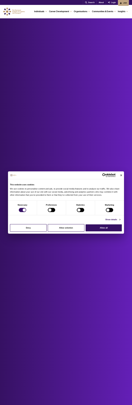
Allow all (104, 228)
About (101, 2)
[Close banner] (121, 175)
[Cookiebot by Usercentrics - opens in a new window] (104, 175)
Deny (28, 228)
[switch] (51, 210)
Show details (111, 219)
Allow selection (66, 228)
